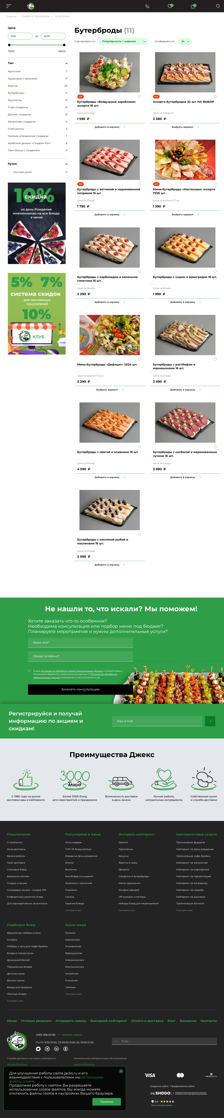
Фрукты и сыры (128, 862)
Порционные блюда (19, 966)
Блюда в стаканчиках (20, 953)
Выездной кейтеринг (108, 1021)
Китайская (72, 973)
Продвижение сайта (182, 1086)
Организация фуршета (190, 842)
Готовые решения (36, 1021)
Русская (70, 932)
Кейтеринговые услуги (196, 834)
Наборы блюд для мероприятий (139, 903)
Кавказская (72, 939)
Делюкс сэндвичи (19, 114)
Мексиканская (74, 966)
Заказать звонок (72, 1034)
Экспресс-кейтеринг (137, 834)
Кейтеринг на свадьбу (190, 890)
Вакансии (188, 1021)
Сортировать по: (85, 41)
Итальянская (73, 946)
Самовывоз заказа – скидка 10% (26, 890)
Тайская (70, 987)
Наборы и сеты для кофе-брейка (27, 946)
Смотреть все (73, 910)
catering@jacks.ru (84, 1064)
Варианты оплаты (18, 876)
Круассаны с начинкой (22, 78)
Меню (12, 1021)
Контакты (209, 1021)
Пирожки (71, 890)
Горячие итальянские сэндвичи (28, 136)
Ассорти (12, 939)
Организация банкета (190, 903)
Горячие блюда (74, 903)
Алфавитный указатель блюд (25, 896)
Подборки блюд (21, 925)
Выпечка (70, 869)
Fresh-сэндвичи (18, 107)
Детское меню (16, 973)
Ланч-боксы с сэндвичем (24, 150)
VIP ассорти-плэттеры (132, 896)
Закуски (124, 856)
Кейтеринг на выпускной (192, 862)
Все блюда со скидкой (79, 876)
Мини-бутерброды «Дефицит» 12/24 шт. (107, 364)
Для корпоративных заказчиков (27, 903)
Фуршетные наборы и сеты (24, 932)
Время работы (16, 856)
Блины (69, 862)
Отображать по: (165, 41)
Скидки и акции (17, 883)
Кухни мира (75, 925)
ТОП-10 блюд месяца (78, 849)
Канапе (123, 842)
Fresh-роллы (16, 128)
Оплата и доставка (147, 1021)
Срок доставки (16, 862)
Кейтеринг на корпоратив (192, 869)
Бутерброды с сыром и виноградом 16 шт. (185, 277)
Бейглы (13, 85)
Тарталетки (126, 849)
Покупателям (19, 834)
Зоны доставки (16, 849)
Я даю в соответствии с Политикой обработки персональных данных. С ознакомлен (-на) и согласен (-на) (78, 674)
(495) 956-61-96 (45, 1034)
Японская (71, 980)
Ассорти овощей (129, 890)
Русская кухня (22, 172)
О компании (14, 842)
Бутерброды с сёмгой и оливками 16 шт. (107, 452)
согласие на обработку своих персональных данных (72, 671)
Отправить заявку (71, 1021)
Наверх (2, 279)
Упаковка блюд (16, 869)
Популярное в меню (83, 834)
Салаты (69, 896)
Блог (171, 1021)
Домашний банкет (18, 960)
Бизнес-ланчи (16, 980)
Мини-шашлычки (130, 883)
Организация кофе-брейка (193, 856)
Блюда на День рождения (81, 856)
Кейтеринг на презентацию (193, 876)
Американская (74, 960)
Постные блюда (16, 993)
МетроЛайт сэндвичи (22, 121)
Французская (73, 953)
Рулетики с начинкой (78, 883)
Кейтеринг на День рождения (195, 849)
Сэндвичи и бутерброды (134, 876)
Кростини (14, 71)
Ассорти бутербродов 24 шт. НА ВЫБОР (183, 101)
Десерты (124, 869)
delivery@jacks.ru (17, 1064)
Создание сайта (159, 1086)
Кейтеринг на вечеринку (192, 883)
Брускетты (15, 100)
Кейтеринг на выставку (190, 896)
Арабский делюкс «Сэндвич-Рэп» (29, 143)
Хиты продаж (73, 842)
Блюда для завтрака (19, 987)
